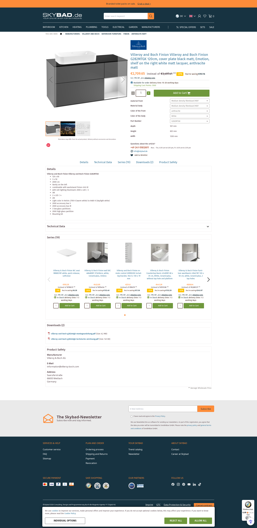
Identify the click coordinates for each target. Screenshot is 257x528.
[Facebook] (173, 484)
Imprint (149, 504)
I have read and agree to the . (149, 416)
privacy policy (192, 425)
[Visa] (51, 484)
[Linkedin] (194, 484)
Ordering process (95, 449)
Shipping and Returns (97, 454)
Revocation (91, 463)
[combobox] (126, 16)
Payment (90, 458)
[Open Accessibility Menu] (250, 521)
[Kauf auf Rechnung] (71, 484)
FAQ (45, 454)
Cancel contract (204, 505)
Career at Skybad (180, 454)
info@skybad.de (141, 151)
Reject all (176, 521)
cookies (55, 510)
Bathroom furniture (111, 34)
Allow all (201, 521)
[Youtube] (189, 484)
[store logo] (62, 16)
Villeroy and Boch (90, 34)
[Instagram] (178, 484)
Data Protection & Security (177, 504)
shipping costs (150, 78)
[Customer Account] (199, 16)
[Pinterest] (183, 484)
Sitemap (47, 458)
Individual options (65, 521)
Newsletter (134, 454)
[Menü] (252, 501)
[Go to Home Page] (60, 34)
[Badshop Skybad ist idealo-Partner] (131, 486)
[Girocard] (65, 484)
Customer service (52, 449)
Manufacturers (72, 34)
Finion (126, 34)
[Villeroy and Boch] (139, 49)
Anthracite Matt (138, 34)
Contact (175, 449)
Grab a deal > (144, 4)
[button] (181, 16)
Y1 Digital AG (111, 505)
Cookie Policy (70, 513)
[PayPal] (58, 484)
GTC (158, 504)
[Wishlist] (204, 16)
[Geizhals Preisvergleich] (140, 485)
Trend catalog (135, 449)
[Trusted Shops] (89, 486)
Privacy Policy (160, 416)
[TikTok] (199, 484)
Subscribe (206, 408)
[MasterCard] (45, 484)
